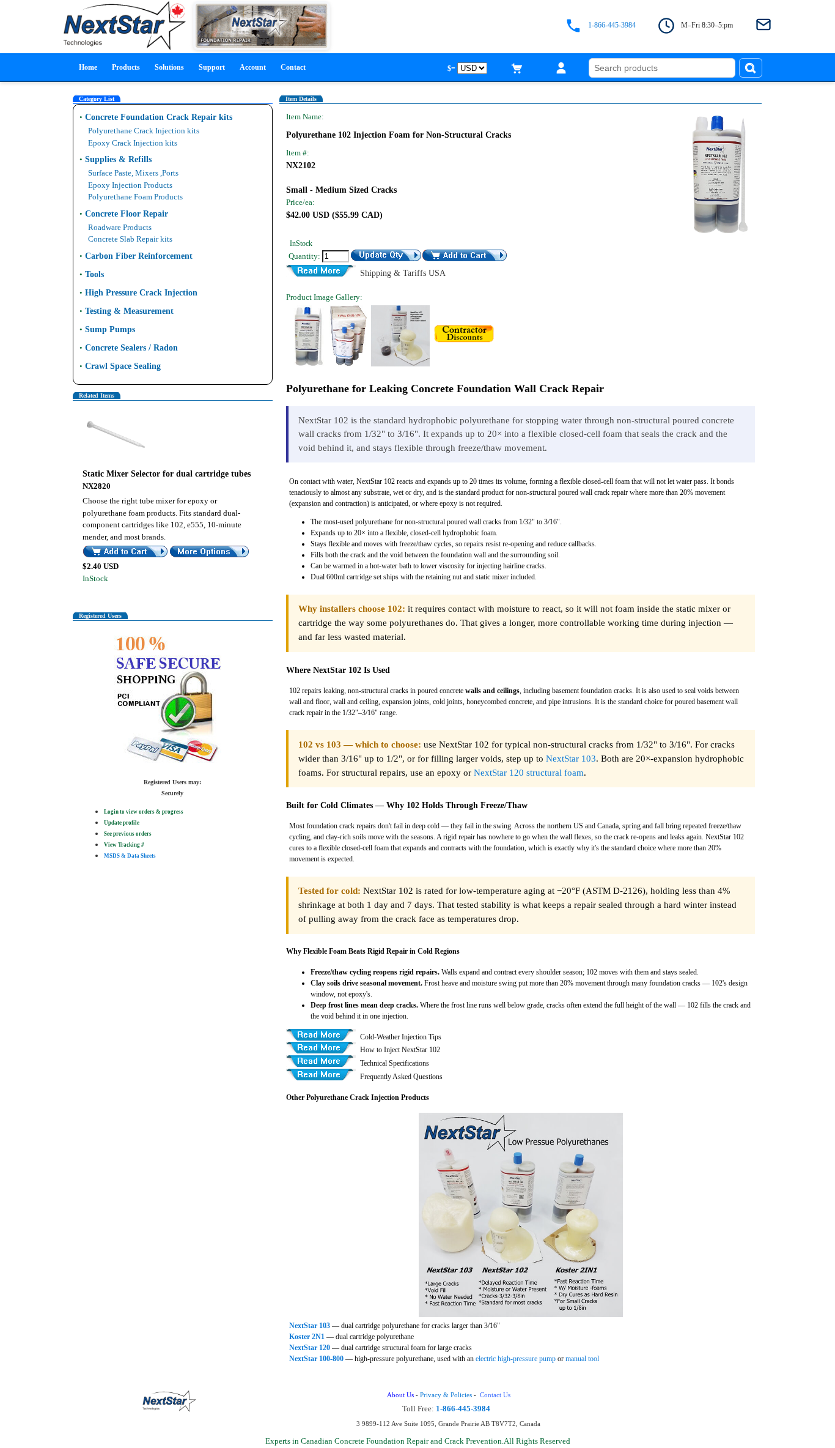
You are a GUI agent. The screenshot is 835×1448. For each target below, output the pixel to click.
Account (253, 67)
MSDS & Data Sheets (130, 856)
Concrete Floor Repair (126, 213)
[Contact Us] (763, 25)
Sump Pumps (110, 329)
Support (212, 67)
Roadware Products (120, 227)
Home (88, 67)
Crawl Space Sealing (123, 366)
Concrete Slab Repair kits (130, 238)
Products (126, 67)
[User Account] (561, 68)
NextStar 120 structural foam (529, 772)
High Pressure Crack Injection (141, 292)
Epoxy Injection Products (130, 185)
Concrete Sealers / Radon (131, 347)
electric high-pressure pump (516, 1358)
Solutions (169, 67)
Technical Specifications (394, 1063)
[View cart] (517, 68)
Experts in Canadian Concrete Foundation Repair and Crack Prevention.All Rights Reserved (417, 1441)
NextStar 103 (571, 758)
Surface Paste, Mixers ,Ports (133, 172)
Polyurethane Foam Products (135, 196)
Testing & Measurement (129, 311)
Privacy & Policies (446, 1395)
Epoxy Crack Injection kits (132, 142)
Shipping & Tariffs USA (403, 272)
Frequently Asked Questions (401, 1076)
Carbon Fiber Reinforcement (139, 256)
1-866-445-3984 (612, 25)
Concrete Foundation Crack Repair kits (158, 117)
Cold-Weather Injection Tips (400, 1036)
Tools (94, 274)
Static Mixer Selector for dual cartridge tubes (167, 473)
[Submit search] (750, 68)
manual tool (582, 1358)
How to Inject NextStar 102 (400, 1049)
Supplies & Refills (118, 159)
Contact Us (496, 1395)
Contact (293, 67)
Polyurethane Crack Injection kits (143, 130)
